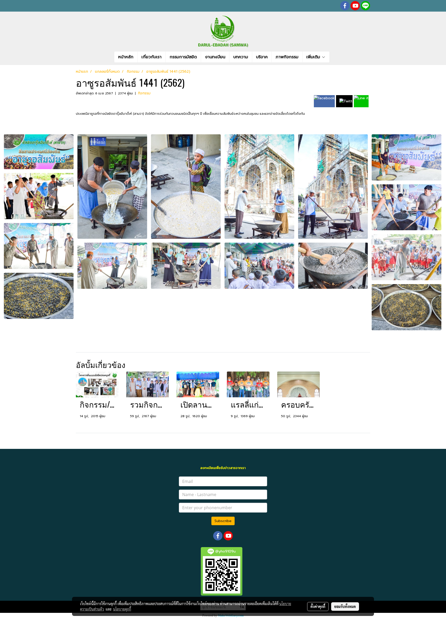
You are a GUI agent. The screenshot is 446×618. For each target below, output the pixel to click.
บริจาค (262, 57)
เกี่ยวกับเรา (151, 57)
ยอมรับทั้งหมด (345, 606)
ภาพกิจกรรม (287, 57)
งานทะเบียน (215, 57)
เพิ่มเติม (314, 57)
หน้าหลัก (125, 57)
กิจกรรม (144, 93)
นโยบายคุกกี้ (122, 609)
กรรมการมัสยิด (183, 57)
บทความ (240, 57)
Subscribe (223, 521)
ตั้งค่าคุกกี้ (317, 606)
